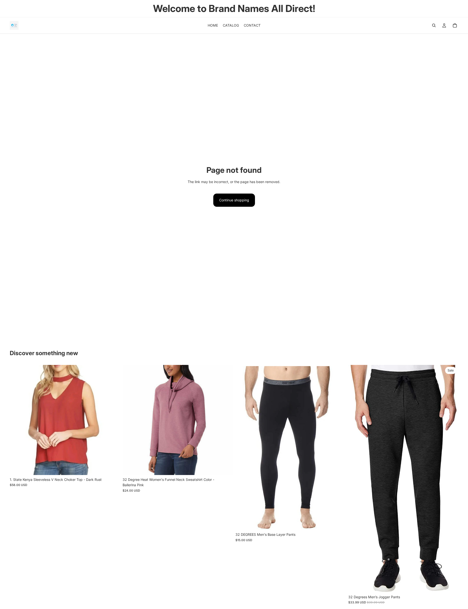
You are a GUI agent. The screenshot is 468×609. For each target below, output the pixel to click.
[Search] (434, 25)
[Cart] (454, 25)
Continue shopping (234, 200)
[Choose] (112, 467)
